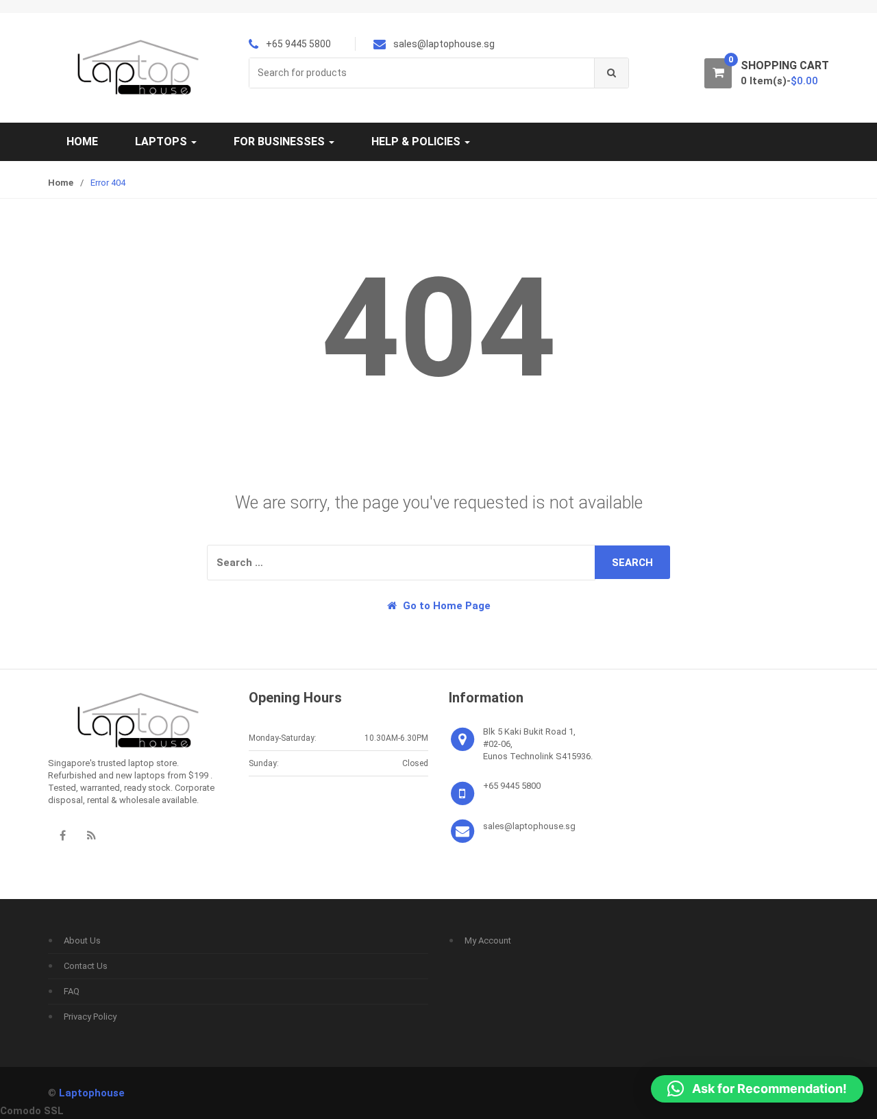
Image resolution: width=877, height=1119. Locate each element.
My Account (488, 940)
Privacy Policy (90, 1016)
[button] (757, 1089)
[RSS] (91, 835)
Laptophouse (92, 1093)
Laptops (162, 141)
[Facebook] (62, 835)
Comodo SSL (32, 1111)
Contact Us (86, 966)
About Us (82, 940)
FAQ (71, 991)
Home (82, 141)
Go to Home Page (445, 606)
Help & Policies (417, 141)
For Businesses (281, 141)
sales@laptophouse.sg (529, 826)
